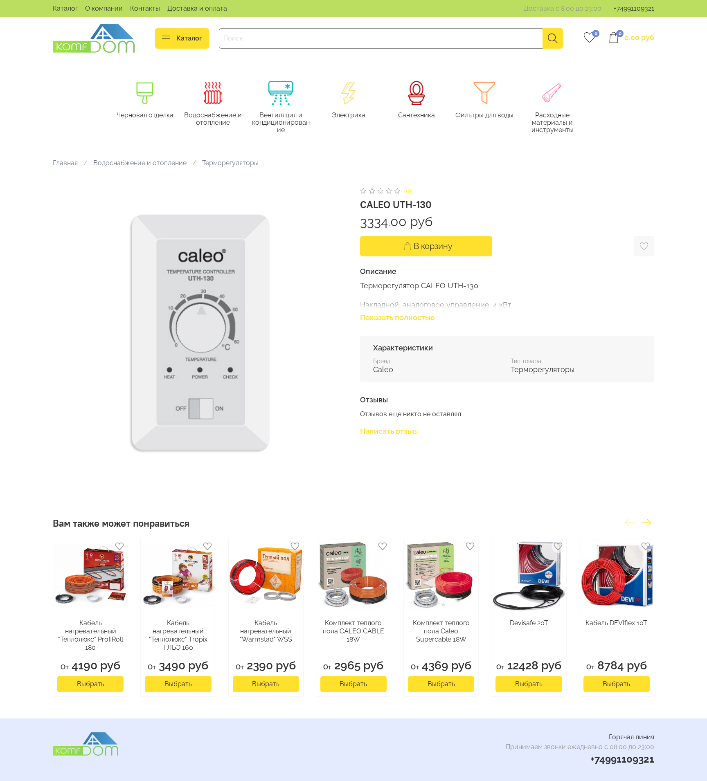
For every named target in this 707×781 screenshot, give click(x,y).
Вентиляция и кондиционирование (281, 122)
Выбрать (90, 684)
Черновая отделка (145, 115)
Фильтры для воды (484, 115)
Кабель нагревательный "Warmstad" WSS (266, 631)
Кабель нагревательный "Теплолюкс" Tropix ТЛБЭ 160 (178, 635)
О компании (104, 8)
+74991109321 (634, 8)
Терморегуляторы (230, 163)
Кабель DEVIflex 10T (616, 623)
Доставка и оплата (197, 8)
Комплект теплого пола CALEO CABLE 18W (353, 631)
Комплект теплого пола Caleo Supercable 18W (441, 631)
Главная (65, 163)
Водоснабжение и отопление (213, 118)
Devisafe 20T (529, 623)
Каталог (65, 8)
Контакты (145, 8)
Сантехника (416, 115)
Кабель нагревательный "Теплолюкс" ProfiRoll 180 (90, 635)
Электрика (348, 115)
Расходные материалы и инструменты (552, 122)
